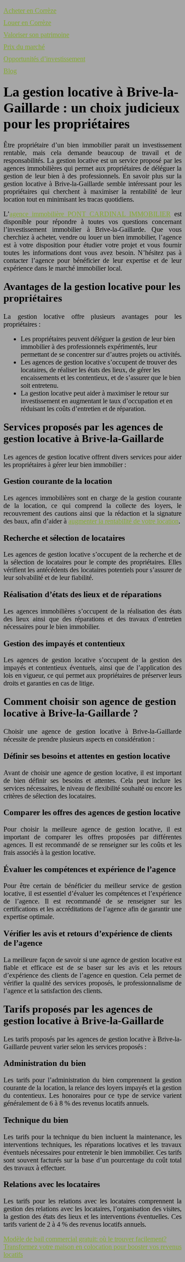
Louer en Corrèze (27, 22)
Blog (10, 71)
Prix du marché (24, 46)
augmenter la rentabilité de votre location (123, 521)
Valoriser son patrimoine (36, 34)
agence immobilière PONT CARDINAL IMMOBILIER (90, 214)
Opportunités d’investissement (44, 58)
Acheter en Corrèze (29, 10)
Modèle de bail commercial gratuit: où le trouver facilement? (84, 1239)
